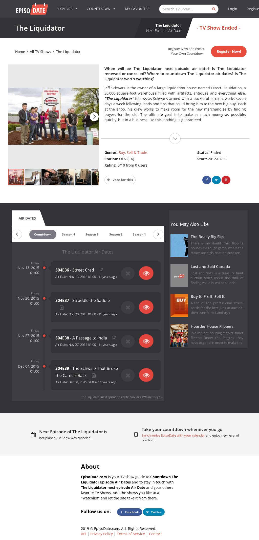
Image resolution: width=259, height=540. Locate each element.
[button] (94, 116)
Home (20, 51)
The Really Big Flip (207, 236)
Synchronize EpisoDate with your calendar (173, 435)
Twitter (155, 512)
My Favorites (137, 8)
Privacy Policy (101, 533)
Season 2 (115, 234)
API (83, 533)
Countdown (43, 234)
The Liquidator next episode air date (105, 397)
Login (232, 8)
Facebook (131, 512)
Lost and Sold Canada (210, 266)
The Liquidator (68, 51)
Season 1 (139, 234)
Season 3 (92, 234)
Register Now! (229, 51)
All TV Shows (40, 51)
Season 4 (68, 234)
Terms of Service (131, 533)
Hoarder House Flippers (212, 326)
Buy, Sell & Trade (133, 152)
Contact (155, 533)
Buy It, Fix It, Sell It (208, 296)
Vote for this (122, 180)
